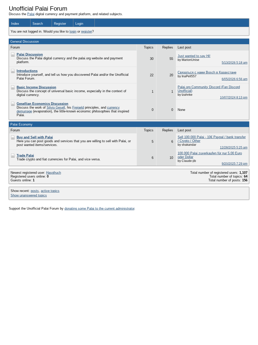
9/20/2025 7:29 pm (234, 163)
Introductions (27, 71)
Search (38, 24)
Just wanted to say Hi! (194, 56)
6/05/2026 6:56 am (234, 79)
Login (79, 24)
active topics (50, 191)
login (73, 31)
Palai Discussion (30, 54)
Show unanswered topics (29, 195)
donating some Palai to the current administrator (99, 208)
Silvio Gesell (56, 107)
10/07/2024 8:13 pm (233, 97)
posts (35, 191)
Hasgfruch (53, 173)
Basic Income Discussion (36, 87)
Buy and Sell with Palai (35, 137)
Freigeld (78, 107)
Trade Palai (25, 155)
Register (60, 24)
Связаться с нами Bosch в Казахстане (207, 72)
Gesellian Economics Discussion (42, 104)
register (86, 31)
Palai (31, 14)
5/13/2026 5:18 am (234, 62)
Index (15, 24)
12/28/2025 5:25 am (233, 147)
